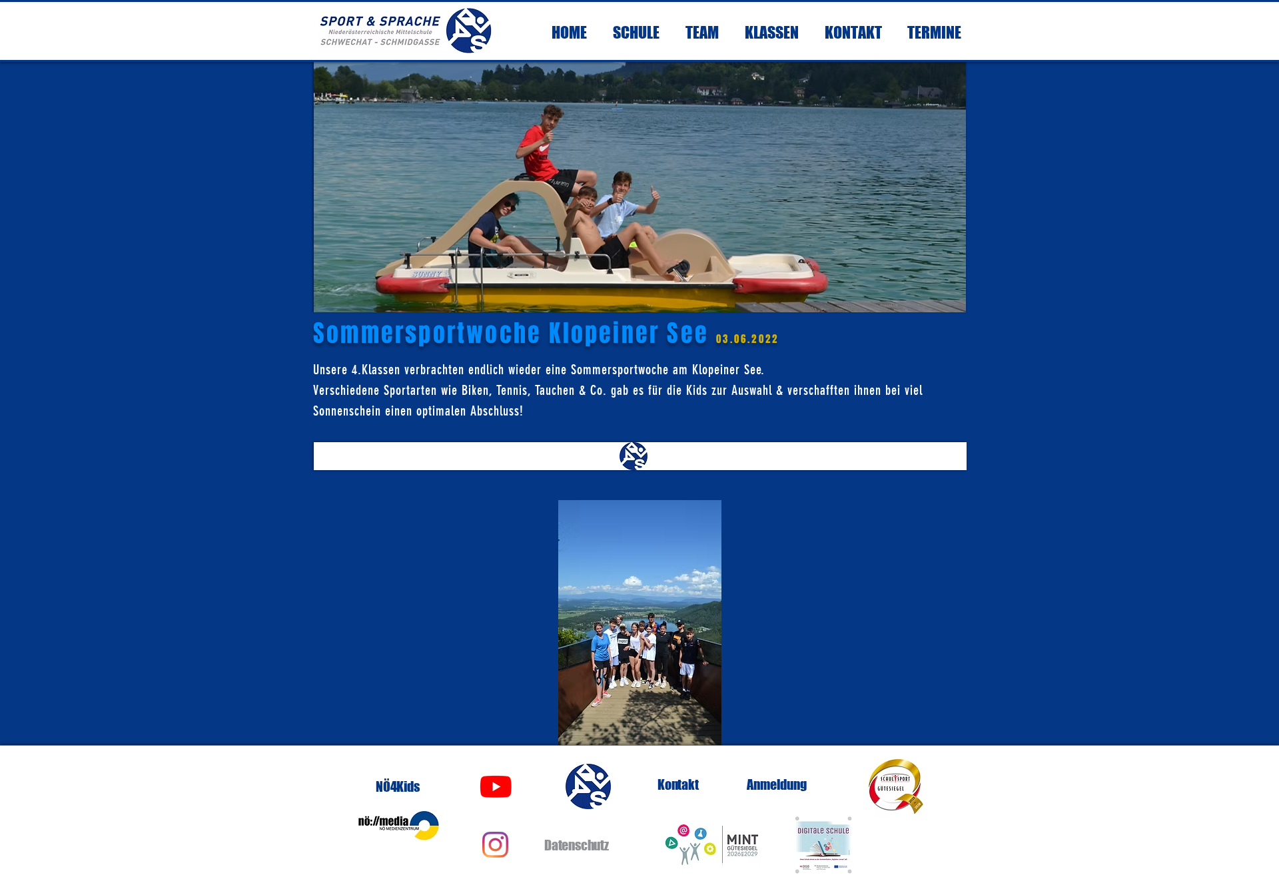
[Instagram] (495, 845)
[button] (639, 622)
